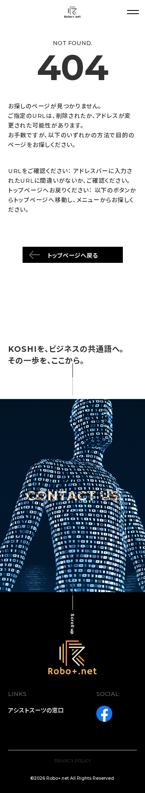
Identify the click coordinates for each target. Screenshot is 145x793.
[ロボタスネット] (72, 12)
